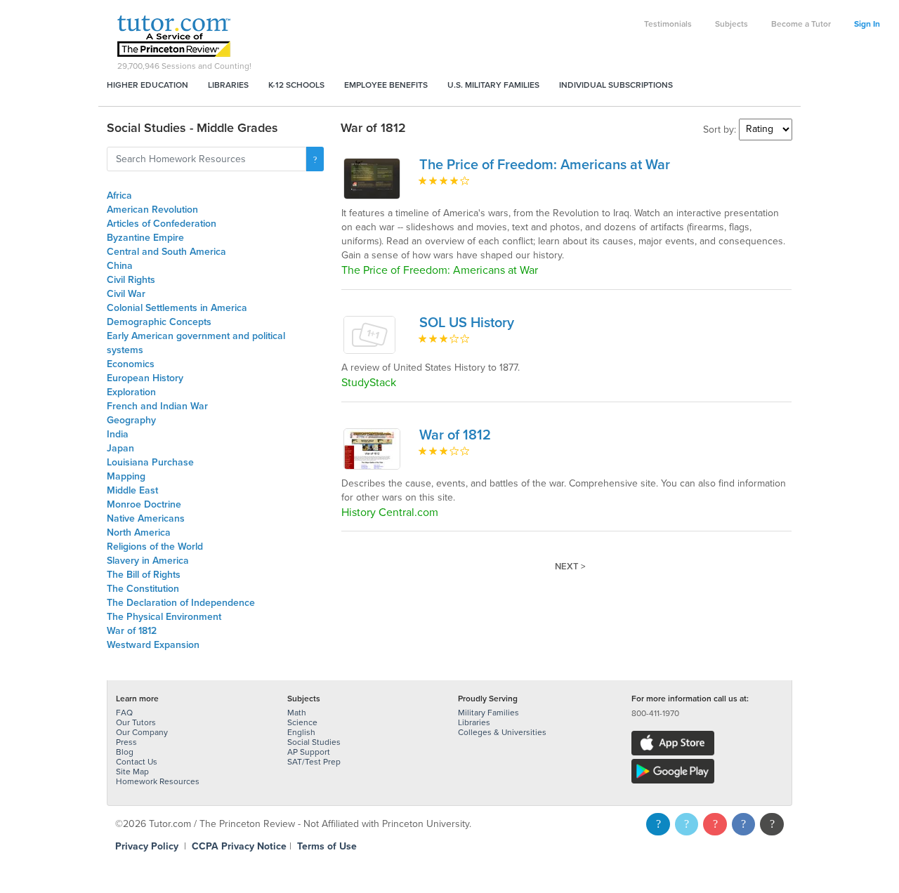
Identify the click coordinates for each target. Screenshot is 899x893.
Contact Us (136, 762)
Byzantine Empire (145, 238)
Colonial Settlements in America (177, 308)
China (120, 266)
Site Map (132, 771)
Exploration (131, 392)
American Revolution (152, 210)
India (118, 434)
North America (139, 532)
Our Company (142, 732)
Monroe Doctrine (144, 504)
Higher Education (147, 85)
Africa (119, 195)
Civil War (126, 294)
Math (296, 712)
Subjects (731, 24)
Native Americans (146, 518)
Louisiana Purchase (150, 462)
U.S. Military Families (493, 85)
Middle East (132, 490)
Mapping (126, 476)
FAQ (124, 712)
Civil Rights (131, 280)
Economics (131, 364)
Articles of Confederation (161, 224)
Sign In (867, 24)
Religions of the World (155, 547)
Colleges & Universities (502, 732)
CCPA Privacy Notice (239, 846)
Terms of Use (327, 846)
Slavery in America (148, 561)
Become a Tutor (801, 24)
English (301, 732)
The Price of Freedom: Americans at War (544, 165)
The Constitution (143, 589)
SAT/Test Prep (314, 762)
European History (145, 378)
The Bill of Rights (144, 575)
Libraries (228, 85)
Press (126, 742)
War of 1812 (132, 631)
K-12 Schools (296, 85)
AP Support (308, 752)
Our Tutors (136, 722)
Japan (120, 448)
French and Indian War (157, 406)
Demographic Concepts (159, 322)
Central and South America (166, 252)
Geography (131, 420)
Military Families (488, 712)
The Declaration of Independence (181, 603)
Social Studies (314, 742)
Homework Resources (157, 781)
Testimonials (668, 24)
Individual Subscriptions (616, 85)
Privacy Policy (146, 846)
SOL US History (466, 323)
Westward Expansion (153, 645)
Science (302, 722)
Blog (124, 752)
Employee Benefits (386, 85)
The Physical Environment (164, 617)
